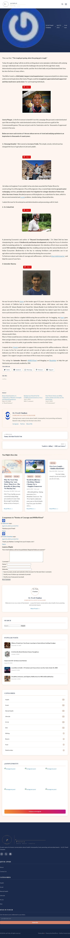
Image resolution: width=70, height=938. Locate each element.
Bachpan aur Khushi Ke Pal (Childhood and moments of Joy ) (33, 396)
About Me (29, 424)
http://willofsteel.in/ (58, 256)
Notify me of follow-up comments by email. (17, 574)
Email (4, 567)
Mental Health (34, 711)
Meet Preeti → (35, 608)
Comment (5, 561)
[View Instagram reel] (14, 778)
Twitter (22, 424)
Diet (34, 727)
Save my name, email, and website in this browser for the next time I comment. (28, 572)
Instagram (16, 424)
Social (16, 476)
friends (15, 347)
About (2, 867)
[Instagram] (1, 854)
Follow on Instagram (35, 811)
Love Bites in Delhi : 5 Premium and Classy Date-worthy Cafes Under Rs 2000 (34, 668)
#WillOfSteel (32, 360)
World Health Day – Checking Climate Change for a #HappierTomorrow (34, 483)
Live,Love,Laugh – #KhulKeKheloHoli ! (56, 467)
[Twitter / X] (6, 854)
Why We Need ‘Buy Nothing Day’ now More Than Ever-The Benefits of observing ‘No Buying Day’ (12, 484)
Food (34, 744)
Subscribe (35, 922)
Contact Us (3, 871)
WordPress (55, 933)
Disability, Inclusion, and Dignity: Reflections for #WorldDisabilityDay (32, 676)
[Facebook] (10, 854)
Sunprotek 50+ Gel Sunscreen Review (15, 660)
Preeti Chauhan (7, 536)
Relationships (34, 750)
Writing (34, 733)
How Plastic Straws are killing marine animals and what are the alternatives (54, 397)
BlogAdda (52, 360)
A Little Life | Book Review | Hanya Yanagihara (25, 652)
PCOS (34, 722)
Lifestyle (8, 476)
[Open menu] (66, 4)
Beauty (34, 739)
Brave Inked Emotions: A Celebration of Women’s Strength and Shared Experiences (11, 397)
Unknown (5, 523)
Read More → (8, 508)
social (22, 197)
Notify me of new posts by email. (14, 577)
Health (30, 476)
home (22, 301)
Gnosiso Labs (66, 933)
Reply (4, 531)
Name (4, 564)
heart (62, 317)
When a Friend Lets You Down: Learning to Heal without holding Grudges (33, 643)
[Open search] (62, 4)
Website (5, 569)
